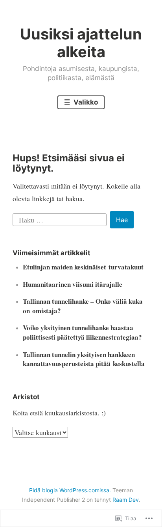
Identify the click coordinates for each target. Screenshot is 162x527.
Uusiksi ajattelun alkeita (81, 43)
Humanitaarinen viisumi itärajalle (72, 284)
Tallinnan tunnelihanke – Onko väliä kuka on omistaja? (83, 306)
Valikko (85, 102)
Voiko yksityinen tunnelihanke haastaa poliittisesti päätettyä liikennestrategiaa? (82, 332)
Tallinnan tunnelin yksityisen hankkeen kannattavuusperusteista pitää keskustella (84, 359)
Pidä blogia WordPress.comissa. (70, 490)
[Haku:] (61, 218)
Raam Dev (125, 499)
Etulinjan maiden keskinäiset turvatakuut (83, 267)
